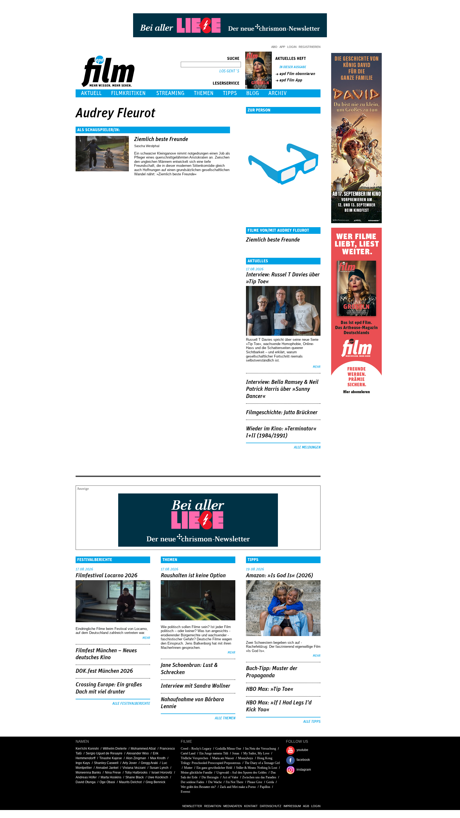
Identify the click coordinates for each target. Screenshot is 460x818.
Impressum (292, 806)
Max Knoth (158, 758)
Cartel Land (188, 753)
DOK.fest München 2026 (104, 671)
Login (292, 46)
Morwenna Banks (88, 772)
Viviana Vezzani (134, 768)
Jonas (235, 753)
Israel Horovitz (161, 772)
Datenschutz (270, 806)
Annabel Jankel (107, 768)
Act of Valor (230, 777)
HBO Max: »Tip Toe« (269, 689)
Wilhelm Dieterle (115, 748)
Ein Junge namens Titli (213, 753)
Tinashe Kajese (110, 758)
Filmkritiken (128, 93)
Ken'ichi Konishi (87, 748)
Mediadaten (232, 806)
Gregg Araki (149, 763)
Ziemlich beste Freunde (161, 139)
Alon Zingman (136, 758)
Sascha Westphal (146, 146)
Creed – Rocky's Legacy (196, 748)
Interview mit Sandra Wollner (195, 686)
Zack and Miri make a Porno (238, 787)
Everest (185, 792)
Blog (252, 93)
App (282, 46)
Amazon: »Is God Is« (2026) (279, 576)
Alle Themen (225, 718)
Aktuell (91, 93)
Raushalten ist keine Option (193, 576)
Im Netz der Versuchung (260, 748)
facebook (303, 760)
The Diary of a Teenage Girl (262, 763)
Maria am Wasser (223, 758)
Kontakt (251, 806)
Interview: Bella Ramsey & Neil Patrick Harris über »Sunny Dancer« (282, 389)
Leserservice (226, 83)
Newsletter (192, 806)
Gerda (270, 782)
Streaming (170, 93)
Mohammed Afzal (143, 748)
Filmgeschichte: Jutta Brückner (282, 413)
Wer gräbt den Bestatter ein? (198, 787)
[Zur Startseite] (108, 86)
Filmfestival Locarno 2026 (106, 576)
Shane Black (134, 777)
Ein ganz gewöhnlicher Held (214, 768)
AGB (306, 806)
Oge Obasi (107, 782)
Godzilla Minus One (228, 748)
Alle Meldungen (307, 447)
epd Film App (291, 80)
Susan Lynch (159, 768)
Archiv (277, 93)
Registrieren (310, 46)
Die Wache (215, 782)
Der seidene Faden (192, 782)
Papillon (265, 787)
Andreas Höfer (86, 777)
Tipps (230, 93)
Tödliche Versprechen (194, 758)
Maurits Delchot (130, 782)
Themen (203, 93)
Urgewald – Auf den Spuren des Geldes (241, 772)
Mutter (188, 768)
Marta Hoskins (111, 777)
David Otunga (86, 782)
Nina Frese (113, 772)
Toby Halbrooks (136, 772)
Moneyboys (245, 758)
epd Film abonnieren (297, 74)
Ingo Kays (83, 763)
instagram (304, 769)
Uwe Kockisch (158, 777)
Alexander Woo (137, 753)
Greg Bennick (155, 782)
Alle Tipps (312, 722)
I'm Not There (234, 782)
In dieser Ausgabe (293, 67)
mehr (317, 367)
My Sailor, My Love (256, 753)
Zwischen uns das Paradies (259, 777)
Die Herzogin (210, 777)
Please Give (254, 782)
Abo (274, 46)
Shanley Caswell (106, 763)
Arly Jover (129, 763)
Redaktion (212, 806)
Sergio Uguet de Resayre (104, 753)
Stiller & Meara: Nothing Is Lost (256, 768)
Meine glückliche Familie (196, 772)
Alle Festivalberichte (131, 703)
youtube (302, 750)
